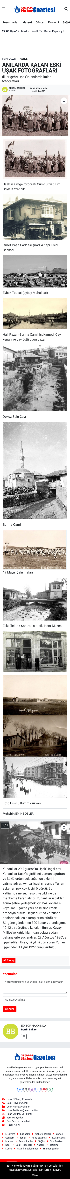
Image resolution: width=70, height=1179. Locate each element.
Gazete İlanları (43, 1133)
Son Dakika (56, 1141)
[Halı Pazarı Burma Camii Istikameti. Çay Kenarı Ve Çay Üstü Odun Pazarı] (35, 313)
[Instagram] (32, 1089)
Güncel (40, 22)
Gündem (9, 1137)
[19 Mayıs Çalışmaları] (35, 549)
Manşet (27, 22)
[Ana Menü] (3, 8)
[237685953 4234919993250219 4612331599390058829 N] (35, 158)
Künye (8, 1148)
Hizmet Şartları (51, 1148)
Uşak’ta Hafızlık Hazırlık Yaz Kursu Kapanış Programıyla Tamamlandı (35, 31)
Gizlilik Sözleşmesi (27, 1148)
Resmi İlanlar (10, 22)
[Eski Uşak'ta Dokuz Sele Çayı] (35, 378)
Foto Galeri (9, 58)
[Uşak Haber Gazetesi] (34, 9)
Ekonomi (53, 22)
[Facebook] (20, 1089)
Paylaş (10, 960)
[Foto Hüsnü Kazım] (35, 651)
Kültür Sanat (58, 1137)
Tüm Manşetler (15, 1117)
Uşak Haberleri (24, 1144)
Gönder (9, 1009)
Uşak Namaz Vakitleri (18, 1106)
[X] (26, 1089)
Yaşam (40, 1144)
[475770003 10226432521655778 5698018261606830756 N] (35, 695)
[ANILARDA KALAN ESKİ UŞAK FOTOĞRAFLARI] (35, 115)
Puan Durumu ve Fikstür (19, 1113)
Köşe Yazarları (39, 1137)
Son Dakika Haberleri (18, 1121)
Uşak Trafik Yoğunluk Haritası (23, 1110)
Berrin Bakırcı (29, 1029)
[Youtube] (44, 1089)
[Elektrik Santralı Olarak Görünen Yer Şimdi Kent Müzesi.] (35, 599)
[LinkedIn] (38, 1089)
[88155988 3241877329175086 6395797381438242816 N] (35, 777)
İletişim (54, 1144)
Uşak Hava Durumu (17, 1102)
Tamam (35, 1175)
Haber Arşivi (13, 1124)
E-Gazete (10, 1133)
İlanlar (23, 1137)
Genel (24, 58)
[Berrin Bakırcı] (10, 1031)
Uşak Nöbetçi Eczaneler (20, 1099)
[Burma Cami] (35, 470)
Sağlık (41, 1141)
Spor (7, 1144)
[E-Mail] (24, 1036)
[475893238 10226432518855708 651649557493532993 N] (35, 736)
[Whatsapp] (50, 1089)
